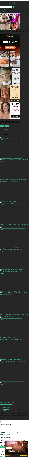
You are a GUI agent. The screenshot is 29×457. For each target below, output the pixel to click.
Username (2, 430)
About (2, 125)
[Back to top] (0, 421)
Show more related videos (6, 404)
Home (4, 9)
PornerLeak (9, 3)
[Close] (0, 422)
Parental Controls (7, 407)
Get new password (4, 447)
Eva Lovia (7, 129)
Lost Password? (7, 434)
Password (2, 432)
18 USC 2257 (6, 409)
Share (7, 125)
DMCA (4, 410)
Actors (4, 11)
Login (2, 434)
